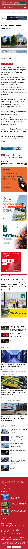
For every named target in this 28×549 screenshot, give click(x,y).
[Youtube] (9, 488)
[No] (26, 545)
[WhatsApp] (11, 64)
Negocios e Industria (5, 388)
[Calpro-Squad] (14, 248)
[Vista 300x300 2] (14, 318)
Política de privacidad (16, 546)
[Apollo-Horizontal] (14, 53)
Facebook (4, 157)
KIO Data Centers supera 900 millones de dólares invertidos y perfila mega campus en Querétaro (18, 438)
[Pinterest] (8, 64)
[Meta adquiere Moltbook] (5, 341)
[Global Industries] (2, 58)
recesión (20, 157)
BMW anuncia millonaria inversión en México (7, 163)
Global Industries (8, 58)
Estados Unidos (17, 155)
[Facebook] (2, 64)
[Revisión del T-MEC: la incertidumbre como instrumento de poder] (5, 335)
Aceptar (8, 546)
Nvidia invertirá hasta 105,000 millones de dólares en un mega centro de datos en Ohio (17, 445)
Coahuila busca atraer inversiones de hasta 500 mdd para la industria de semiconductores (13, 392)
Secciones (5, 12)
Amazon (7, 155)
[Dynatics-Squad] (14, 220)
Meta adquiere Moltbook (16, 341)
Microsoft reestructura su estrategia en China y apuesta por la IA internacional (18, 467)
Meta (9, 157)
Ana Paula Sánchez (5, 395)
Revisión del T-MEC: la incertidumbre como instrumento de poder (16, 335)
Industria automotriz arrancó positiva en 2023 (21, 163)
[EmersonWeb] (14, 20)
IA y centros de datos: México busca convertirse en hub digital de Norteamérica (13, 366)
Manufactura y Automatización (13, 12)
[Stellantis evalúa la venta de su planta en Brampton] (5, 431)
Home (2, 12)
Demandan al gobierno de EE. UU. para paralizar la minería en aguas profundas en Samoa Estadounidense (13, 288)
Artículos (3, 362)
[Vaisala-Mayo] (14, 192)
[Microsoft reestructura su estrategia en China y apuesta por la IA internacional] (5, 468)
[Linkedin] (5, 488)
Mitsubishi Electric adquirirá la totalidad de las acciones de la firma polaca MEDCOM (13, 418)
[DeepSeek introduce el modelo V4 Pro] (5, 452)
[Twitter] (5, 64)
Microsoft (14, 157)
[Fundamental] (14, 150)
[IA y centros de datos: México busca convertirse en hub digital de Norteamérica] (14, 356)
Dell (12, 155)
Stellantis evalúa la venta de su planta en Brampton (12, 537)
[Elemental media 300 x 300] (11, 271)
